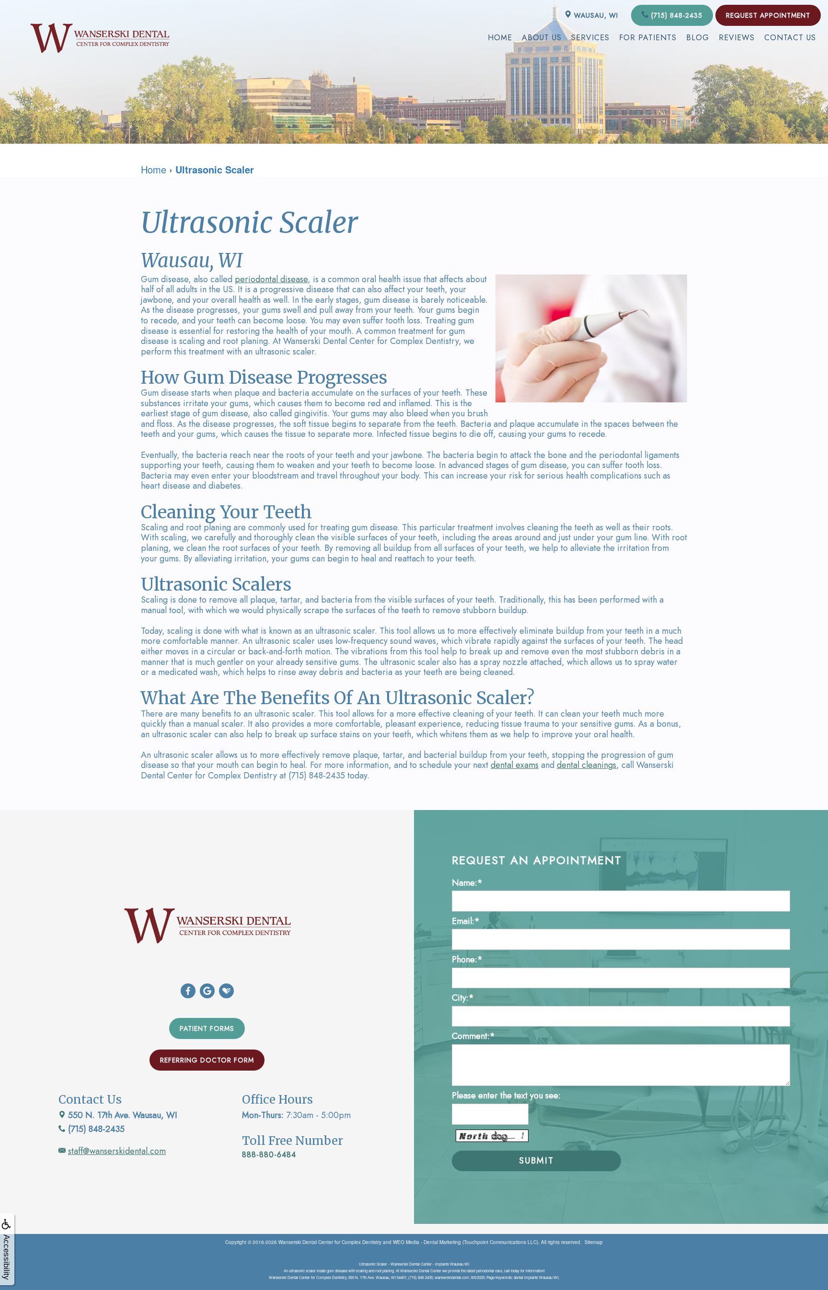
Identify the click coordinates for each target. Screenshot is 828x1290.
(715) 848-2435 (675, 15)
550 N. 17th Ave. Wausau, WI (121, 1115)
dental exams (515, 765)
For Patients (648, 37)
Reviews (737, 37)
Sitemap (594, 1242)
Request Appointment (768, 15)
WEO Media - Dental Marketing (427, 1242)
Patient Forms (207, 1028)
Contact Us (790, 37)
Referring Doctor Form (207, 1060)
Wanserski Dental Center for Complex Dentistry (329, 1242)
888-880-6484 (269, 1154)
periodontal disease (271, 279)
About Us (542, 37)
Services (590, 37)
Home (500, 37)
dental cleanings (586, 765)
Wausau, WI (595, 15)
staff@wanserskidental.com (117, 1151)
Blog (697, 37)
